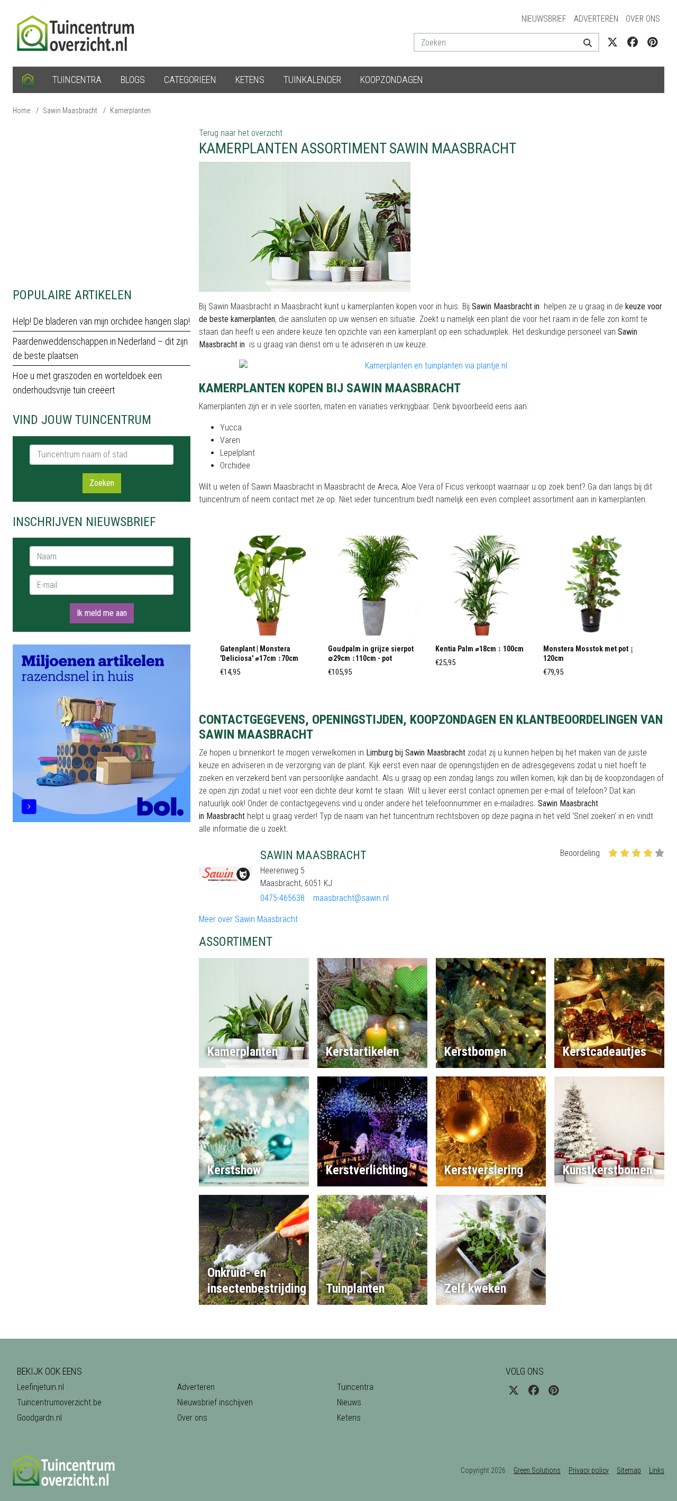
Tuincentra (77, 79)
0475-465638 (282, 898)
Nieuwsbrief (544, 19)
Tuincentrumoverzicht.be (59, 1402)
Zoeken (101, 483)
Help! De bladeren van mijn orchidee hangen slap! (101, 321)
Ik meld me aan (102, 613)
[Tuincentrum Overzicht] (80, 32)
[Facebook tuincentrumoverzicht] (633, 42)
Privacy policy (589, 1470)
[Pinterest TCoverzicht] (652, 42)
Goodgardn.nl (39, 1418)
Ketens (249, 79)
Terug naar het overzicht (240, 133)
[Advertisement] (101, 201)
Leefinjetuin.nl (40, 1387)
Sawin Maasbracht (70, 110)
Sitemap (629, 1470)
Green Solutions (537, 1470)
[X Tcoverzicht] (612, 42)
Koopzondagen (391, 79)
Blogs (133, 79)
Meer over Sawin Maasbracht (248, 919)
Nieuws (349, 1402)
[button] (270, 609)
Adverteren (596, 19)
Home (21, 110)
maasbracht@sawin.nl (351, 898)
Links (656, 1470)
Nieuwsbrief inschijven (215, 1402)
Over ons (643, 19)
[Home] (28, 80)
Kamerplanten (130, 110)
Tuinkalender (312, 79)
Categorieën (190, 79)
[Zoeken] (583, 42)
